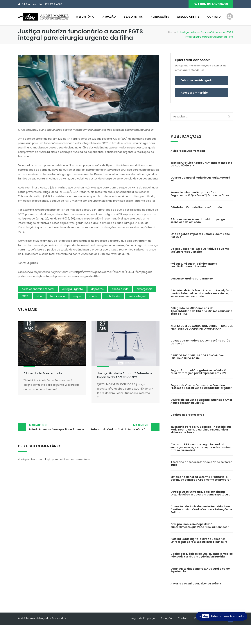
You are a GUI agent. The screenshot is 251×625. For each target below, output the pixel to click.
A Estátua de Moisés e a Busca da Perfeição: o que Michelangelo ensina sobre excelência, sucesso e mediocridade (201, 293)
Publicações (160, 17)
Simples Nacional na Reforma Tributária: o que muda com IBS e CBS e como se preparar (201, 478)
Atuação (109, 17)
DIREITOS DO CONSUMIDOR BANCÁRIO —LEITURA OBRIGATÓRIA (197, 357)
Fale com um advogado (210, 4)
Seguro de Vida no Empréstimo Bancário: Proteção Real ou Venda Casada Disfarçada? (201, 386)
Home (172, 32)
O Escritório (85, 17)
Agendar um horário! (195, 93)
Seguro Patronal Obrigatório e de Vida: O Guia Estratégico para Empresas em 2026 (199, 371)
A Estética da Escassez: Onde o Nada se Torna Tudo (201, 463)
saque (77, 296)
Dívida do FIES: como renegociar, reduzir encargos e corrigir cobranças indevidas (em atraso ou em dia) (201, 447)
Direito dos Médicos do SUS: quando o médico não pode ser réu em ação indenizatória (202, 555)
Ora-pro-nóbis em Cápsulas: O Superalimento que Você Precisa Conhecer (200, 525)
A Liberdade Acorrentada (43, 373)
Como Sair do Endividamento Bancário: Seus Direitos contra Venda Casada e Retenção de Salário (201, 509)
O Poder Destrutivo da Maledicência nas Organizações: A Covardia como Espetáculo (200, 493)
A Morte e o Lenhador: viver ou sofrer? (196, 583)
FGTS (25, 296)
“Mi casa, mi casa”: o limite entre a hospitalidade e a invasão (194, 265)
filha (39, 296)
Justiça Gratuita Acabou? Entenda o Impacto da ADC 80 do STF (124, 375)
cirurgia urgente (72, 289)
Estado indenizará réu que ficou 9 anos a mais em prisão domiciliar (59, 427)
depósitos (97, 289)
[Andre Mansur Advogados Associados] (43, 16)
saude (93, 296)
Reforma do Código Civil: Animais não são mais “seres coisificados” (125, 427)
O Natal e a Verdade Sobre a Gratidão (196, 207)
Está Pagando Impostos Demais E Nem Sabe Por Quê (200, 235)
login (48, 459)
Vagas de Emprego (143, 618)
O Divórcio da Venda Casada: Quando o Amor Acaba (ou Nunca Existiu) (201, 401)
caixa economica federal (38, 289)
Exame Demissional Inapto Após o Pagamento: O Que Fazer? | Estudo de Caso (200, 194)
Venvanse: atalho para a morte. (192, 278)
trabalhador (113, 296)
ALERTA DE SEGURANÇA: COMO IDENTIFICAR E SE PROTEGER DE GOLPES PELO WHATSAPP (202, 327)
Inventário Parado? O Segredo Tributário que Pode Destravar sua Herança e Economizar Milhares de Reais (201, 429)
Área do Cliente (188, 17)
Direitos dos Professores (187, 415)
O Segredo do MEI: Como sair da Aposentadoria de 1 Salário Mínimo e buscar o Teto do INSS (201, 311)
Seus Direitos (133, 17)
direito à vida (120, 289)
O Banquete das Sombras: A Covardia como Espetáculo (200, 570)
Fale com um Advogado (197, 80)
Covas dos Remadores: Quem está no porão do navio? (200, 342)
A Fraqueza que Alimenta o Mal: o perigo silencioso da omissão (198, 220)
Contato (214, 17)
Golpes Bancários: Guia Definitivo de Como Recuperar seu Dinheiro (200, 250)
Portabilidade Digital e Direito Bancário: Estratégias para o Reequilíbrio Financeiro (199, 540)
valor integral (137, 296)
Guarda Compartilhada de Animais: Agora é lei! (200, 179)
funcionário (57, 296)
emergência (145, 289)
